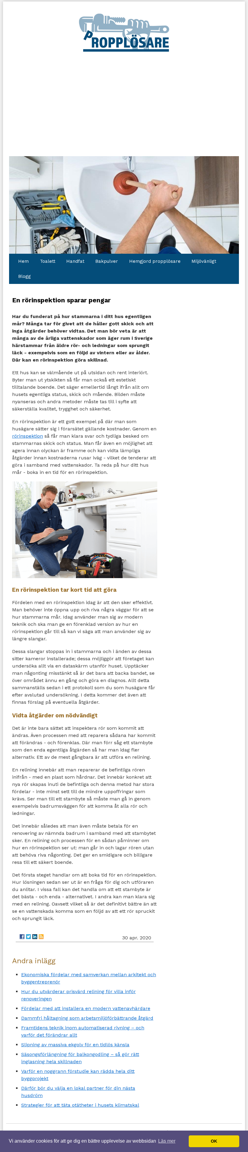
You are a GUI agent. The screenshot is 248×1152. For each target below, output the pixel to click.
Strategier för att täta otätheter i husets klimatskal (80, 1105)
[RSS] (41, 936)
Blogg (24, 276)
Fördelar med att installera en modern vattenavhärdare (85, 1008)
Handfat (75, 261)
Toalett (47, 261)
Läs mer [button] (166, 1141)
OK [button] (214, 1141)
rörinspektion (27, 436)
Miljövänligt (203, 261)
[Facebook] (22, 936)
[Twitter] (28, 936)
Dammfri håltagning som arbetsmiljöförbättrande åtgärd (87, 1018)
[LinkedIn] (34, 936)
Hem (23, 261)
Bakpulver (106, 261)
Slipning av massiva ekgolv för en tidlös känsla (75, 1044)
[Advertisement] (124, 98)
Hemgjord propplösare (155, 261)
